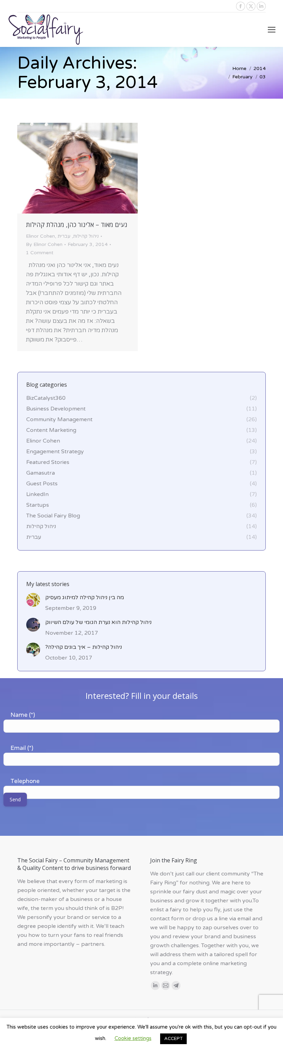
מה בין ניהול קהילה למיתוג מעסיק (84, 597)
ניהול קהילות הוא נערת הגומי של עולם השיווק (98, 622)
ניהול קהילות (86, 236)
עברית (64, 236)
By (44, 244)
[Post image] (33, 600)
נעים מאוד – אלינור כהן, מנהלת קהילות (76, 224)
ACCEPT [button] (173, 1038)
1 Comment (39, 253)
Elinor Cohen (40, 236)
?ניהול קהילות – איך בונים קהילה (83, 647)
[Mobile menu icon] (271, 29)
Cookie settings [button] (133, 1038)
